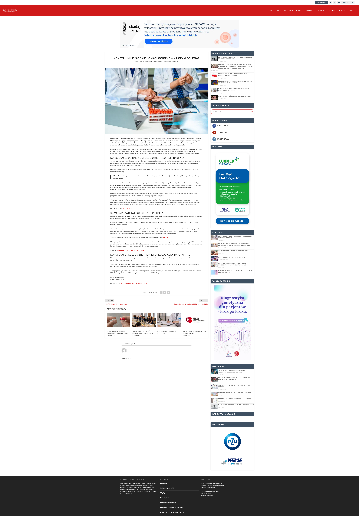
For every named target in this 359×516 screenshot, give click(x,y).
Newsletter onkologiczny (168, 502)
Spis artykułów (165, 497)
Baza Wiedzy (321, 10)
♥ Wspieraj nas (321, 2)
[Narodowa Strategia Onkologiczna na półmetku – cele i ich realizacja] (194, 320)
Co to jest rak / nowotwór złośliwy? (233, 251)
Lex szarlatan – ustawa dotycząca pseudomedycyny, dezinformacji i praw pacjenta (117, 331)
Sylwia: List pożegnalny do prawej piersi (234, 96)
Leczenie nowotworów (157, 61)
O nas (270, 10)
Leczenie (332, 10)
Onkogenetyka (288, 10)
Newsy (277, 10)
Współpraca (164, 493)
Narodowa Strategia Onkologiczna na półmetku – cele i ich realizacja (194, 331)
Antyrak (298, 10)
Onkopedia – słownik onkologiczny (171, 507)
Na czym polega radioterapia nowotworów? (236, 405)
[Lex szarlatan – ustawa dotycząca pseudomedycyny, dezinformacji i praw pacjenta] (118, 320)
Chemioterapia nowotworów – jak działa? (235, 398)
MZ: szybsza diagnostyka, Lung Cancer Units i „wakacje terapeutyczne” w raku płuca (142, 331)
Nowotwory (309, 10)
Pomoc (341, 10)
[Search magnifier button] (252, 111)
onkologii (165, 237)
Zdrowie (350, 10)
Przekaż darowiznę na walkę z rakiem (172, 512)
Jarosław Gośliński (139, 61)
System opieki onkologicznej (171, 61)
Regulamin (163, 483)
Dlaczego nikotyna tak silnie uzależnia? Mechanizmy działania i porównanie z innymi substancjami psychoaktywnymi (235, 66)
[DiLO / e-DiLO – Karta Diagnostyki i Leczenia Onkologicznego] (169, 320)
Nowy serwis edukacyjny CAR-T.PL (231, 257)
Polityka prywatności (167, 488)
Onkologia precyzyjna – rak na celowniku (235, 392)
